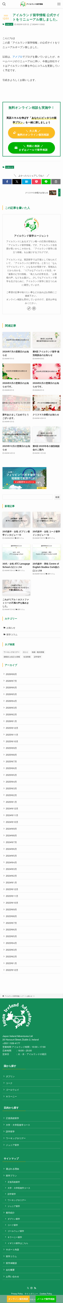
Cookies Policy (46, 1293)
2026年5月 (11, 694)
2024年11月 (12, 815)
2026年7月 (11, 680)
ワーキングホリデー (11, 652)
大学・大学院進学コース (18, 1124)
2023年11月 (12, 895)
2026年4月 (11, 700)
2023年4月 (11, 942)
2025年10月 (12, 741)
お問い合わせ (12, 1276)
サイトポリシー (31, 1293)
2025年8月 (11, 754)
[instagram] (34, 308)
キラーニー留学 (15, 1237)
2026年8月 (11, 674)
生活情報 (26, 656)
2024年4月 (11, 862)
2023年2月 (11, 956)
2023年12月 (12, 889)
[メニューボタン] (59, 4)
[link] (29, 308)
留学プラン (11, 1175)
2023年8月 (11, 916)
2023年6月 (11, 929)
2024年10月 (12, 821)
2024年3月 (11, 868)
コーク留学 (13, 1224)
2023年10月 (12, 902)
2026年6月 (11, 687)
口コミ (25, 652)
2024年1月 (11, 882)
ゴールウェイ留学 (16, 1230)
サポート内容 (12, 1249)
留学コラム (11, 634)
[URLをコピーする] (56, 181)
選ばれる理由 (12, 1168)
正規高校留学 (12, 1118)
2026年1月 (11, 721)
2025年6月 (11, 768)
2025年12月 (12, 727)
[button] (7, 181)
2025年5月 (11, 774)
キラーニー (11, 1096)
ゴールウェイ (12, 1089)
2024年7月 (11, 842)
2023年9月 (11, 909)
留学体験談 (11, 1262)
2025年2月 (11, 795)
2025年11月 (12, 734)
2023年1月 (11, 963)
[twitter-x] (28, 1288)
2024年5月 (11, 855)
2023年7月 (11, 922)
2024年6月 (11, 848)
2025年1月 (11, 801)
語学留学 (37, 656)
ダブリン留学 (14, 1218)
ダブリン (10, 1076)
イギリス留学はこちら (18, 1243)
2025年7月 (11, 761)
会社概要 (10, 1269)
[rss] (35, 1288)
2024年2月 (11, 875)
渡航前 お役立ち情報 (12, 656)
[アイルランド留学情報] (31, 4)
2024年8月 (11, 835)
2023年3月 (11, 949)
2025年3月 (11, 788)
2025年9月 (11, 747)
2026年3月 (11, 707)
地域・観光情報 (38, 652)
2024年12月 (12, 808)
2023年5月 (11, 936)
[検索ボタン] (4, 4)
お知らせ (9, 24)
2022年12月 (12, 969)
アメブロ (17, 56)
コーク (9, 1083)
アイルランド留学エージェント (31, 235)
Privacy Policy (17, 1293)
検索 (57, 497)
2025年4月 (11, 781)
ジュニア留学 (12, 1144)
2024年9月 (11, 828)
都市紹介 (10, 1212)
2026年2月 (11, 714)
